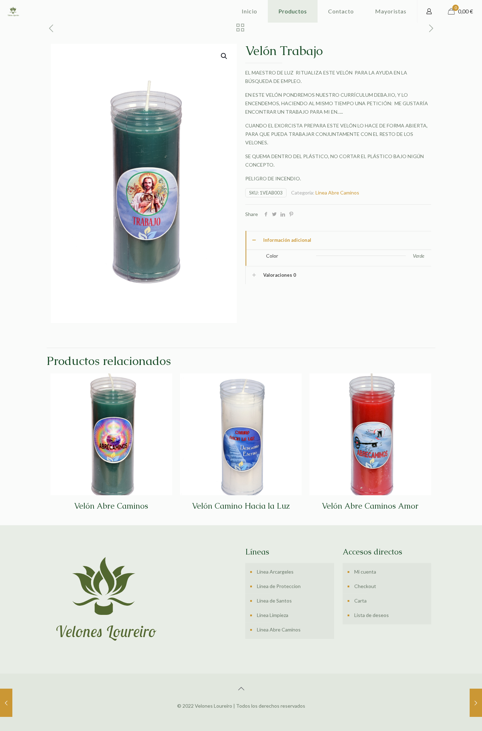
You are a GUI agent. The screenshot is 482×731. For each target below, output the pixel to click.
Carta (360, 601)
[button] (224, 56)
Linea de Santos (274, 601)
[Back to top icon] (241, 688)
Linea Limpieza (272, 615)
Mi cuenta (365, 572)
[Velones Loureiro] (13, 11)
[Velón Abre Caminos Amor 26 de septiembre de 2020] (6, 703)
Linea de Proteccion (279, 586)
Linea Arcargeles (275, 572)
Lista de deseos (371, 615)
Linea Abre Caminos (337, 193)
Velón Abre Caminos (111, 506)
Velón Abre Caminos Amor (370, 506)
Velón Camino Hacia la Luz (241, 506)
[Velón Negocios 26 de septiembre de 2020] (476, 703)
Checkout (365, 586)
